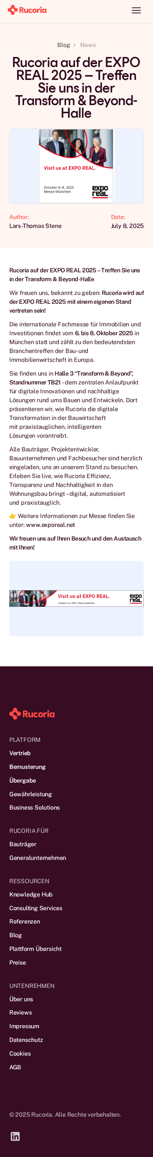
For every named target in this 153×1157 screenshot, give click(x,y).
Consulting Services (35, 908)
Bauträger (22, 844)
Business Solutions (34, 807)
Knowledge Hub (31, 894)
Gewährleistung (30, 794)
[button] (136, 10)
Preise (17, 962)
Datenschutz (26, 1039)
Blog (15, 935)
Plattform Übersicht (35, 948)
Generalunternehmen (37, 857)
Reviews (20, 1012)
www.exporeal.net (50, 524)
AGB (15, 1067)
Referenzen (24, 921)
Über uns (21, 999)
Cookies (20, 1053)
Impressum (24, 1026)
